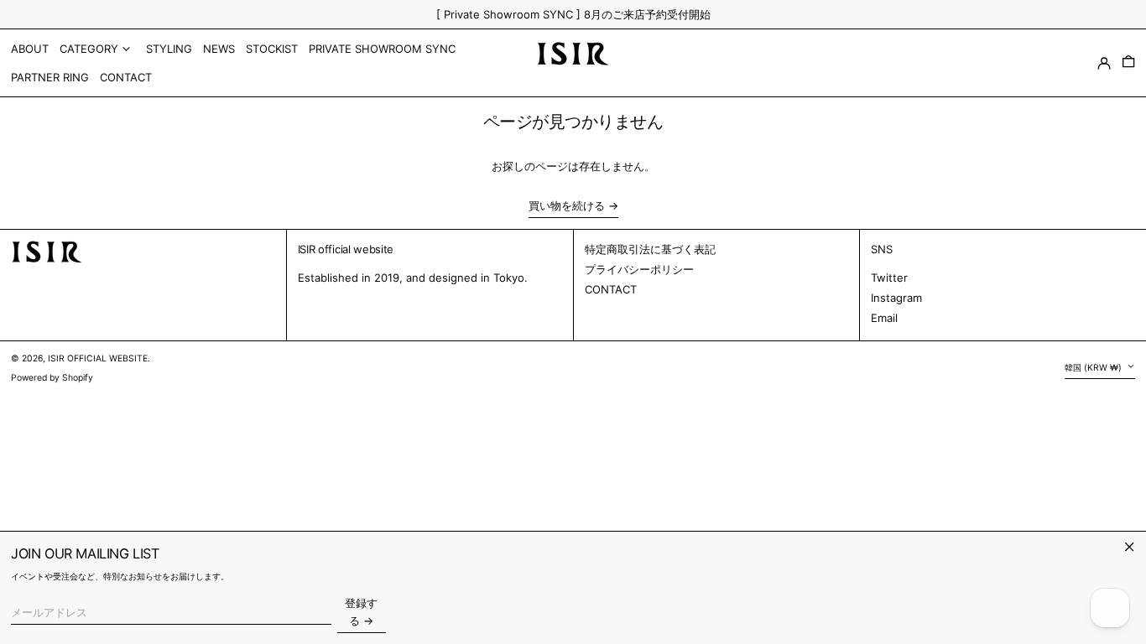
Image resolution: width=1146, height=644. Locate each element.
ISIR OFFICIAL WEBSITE (98, 358)
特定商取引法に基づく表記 (650, 249)
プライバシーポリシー (639, 269)
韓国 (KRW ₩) (1094, 367)
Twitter (889, 277)
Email (884, 318)
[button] (1128, 62)
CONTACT (611, 289)
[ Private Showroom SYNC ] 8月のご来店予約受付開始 (573, 14)
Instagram (896, 297)
